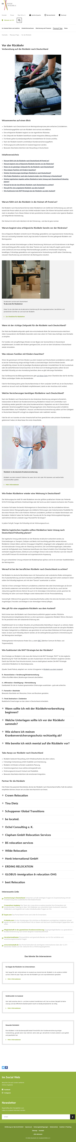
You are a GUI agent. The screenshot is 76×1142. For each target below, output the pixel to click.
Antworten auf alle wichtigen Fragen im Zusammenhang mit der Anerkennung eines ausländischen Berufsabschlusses (37, 899)
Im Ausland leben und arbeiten (11, 28)
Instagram (7, 1093)
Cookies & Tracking (65, 1127)
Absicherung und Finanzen (43, 28)
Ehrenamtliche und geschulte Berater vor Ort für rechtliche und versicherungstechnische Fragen (34, 938)
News (66, 28)
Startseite (5, 35)
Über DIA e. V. (21, 15)
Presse (12, 15)
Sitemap (34, 1130)
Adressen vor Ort (9, 20)
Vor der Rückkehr (26, 35)
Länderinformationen (28, 28)
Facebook (7, 1089)
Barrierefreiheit (51, 15)
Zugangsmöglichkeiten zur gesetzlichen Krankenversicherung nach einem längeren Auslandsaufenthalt (38, 931)
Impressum (28, 1127)
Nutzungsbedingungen (41, 1127)
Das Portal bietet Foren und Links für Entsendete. (25, 915)
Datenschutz (54, 1127)
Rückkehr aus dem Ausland (52, 669)
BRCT (40, 641)
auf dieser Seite (42, 376)
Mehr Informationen (12, 484)
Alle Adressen (38, 1134)
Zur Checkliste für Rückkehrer (15, 316)
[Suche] (19, 20)
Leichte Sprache (36, 15)
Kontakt (4, 15)
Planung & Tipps (57, 28)
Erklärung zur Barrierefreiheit (14, 1127)
